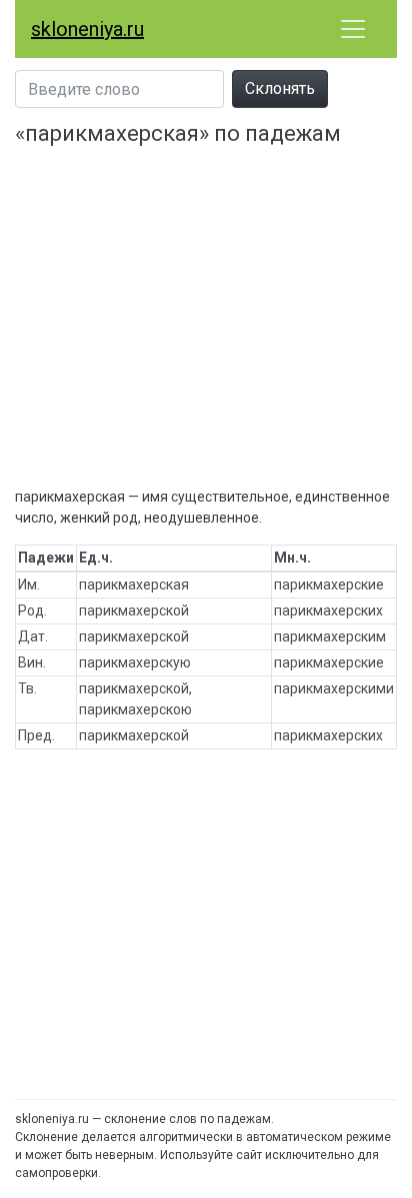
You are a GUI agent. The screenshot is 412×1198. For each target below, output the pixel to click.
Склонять (280, 88)
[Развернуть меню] (353, 29)
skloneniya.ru (87, 29)
